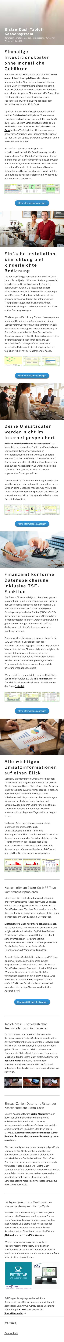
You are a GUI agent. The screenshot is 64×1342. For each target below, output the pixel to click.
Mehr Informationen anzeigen (32, 203)
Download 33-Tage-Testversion (32, 1002)
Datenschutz (11, 1333)
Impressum (10, 1322)
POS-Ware (35, 1235)
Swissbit (19, 686)
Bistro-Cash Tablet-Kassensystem (24, 31)
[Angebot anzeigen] (18, 1275)
